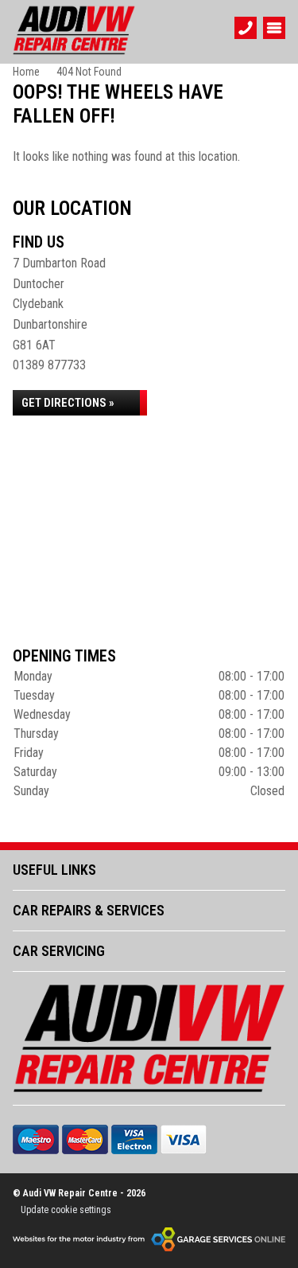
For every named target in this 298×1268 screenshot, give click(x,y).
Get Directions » (67, 403)
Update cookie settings (66, 1209)
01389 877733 (49, 365)
